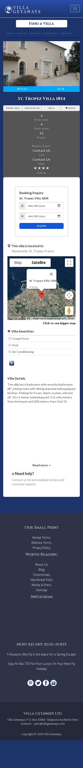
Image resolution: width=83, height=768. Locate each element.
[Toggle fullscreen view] (69, 262)
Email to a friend (32, 108)
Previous (23, 89)
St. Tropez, (36, 251)
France (49, 251)
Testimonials (41, 575)
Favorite (71, 108)
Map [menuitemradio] (18, 262)
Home (10, 33)
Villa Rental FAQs (41, 580)
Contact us (19, 480)
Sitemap (41, 590)
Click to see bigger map (59, 323)
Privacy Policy (41, 548)
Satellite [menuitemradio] (38, 262)
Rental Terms (41, 537)
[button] (41, 295)
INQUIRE (41, 225)
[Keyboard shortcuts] (28, 318)
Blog (41, 570)
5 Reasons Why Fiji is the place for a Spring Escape (41, 654)
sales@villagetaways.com (49, 724)
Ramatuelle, (20, 251)
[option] (41, 63)
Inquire (51, 108)
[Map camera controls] (69, 295)
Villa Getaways (53, 734)
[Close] (51, 274)
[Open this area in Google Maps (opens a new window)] (16, 317)
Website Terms (41, 543)
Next (59, 89)
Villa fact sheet (13, 108)
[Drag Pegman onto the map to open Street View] (69, 310)
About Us (41, 564)
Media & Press (42, 585)
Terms (71, 318)
